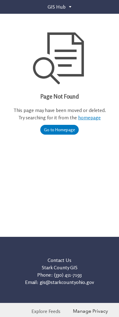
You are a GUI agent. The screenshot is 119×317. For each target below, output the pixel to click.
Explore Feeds (45, 311)
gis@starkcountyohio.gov (67, 282)
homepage (89, 117)
